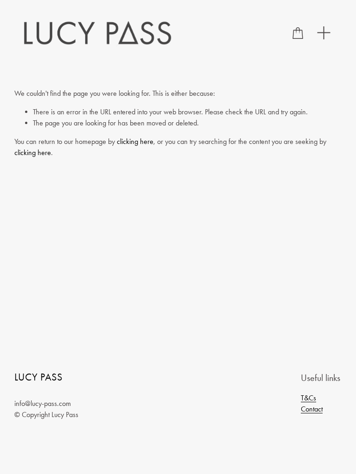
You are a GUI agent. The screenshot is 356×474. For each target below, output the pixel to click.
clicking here (135, 141)
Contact (312, 409)
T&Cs (308, 397)
